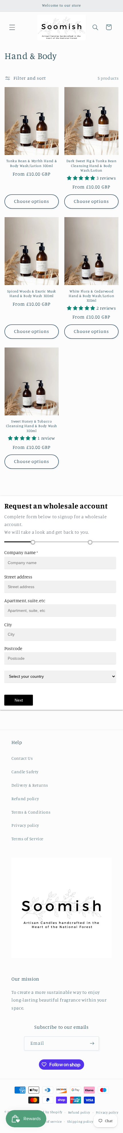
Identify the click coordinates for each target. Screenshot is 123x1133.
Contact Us (22, 758)
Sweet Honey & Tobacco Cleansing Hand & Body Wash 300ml (31, 426)
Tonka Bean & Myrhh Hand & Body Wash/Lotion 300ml (31, 163)
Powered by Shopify (46, 1112)
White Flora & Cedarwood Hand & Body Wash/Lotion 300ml (91, 296)
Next (19, 700)
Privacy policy (25, 825)
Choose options (31, 201)
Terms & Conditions (30, 812)
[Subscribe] (92, 1043)
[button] (12, 27)
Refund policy (25, 798)
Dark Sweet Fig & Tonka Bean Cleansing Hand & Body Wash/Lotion (91, 165)
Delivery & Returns (29, 785)
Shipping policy (80, 1122)
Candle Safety (24, 771)
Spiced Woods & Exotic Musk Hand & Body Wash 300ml (31, 293)
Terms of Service (27, 838)
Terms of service (48, 1122)
